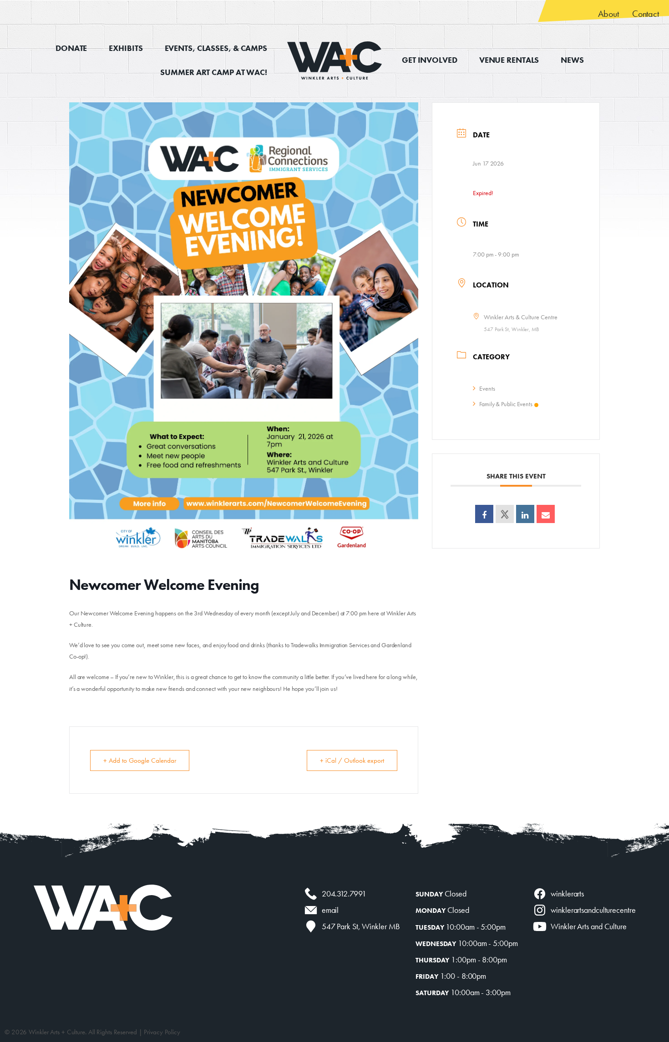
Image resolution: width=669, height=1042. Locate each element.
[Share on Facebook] (484, 514)
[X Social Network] (505, 514)
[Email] (546, 514)
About (608, 14)
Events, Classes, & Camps (216, 48)
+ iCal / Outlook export (352, 760)
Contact (645, 14)
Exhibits (125, 48)
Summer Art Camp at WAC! (213, 72)
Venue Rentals (509, 60)
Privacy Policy (162, 1032)
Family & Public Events (505, 404)
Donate (71, 48)
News (572, 60)
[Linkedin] (525, 514)
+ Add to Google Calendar (139, 760)
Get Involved (429, 60)
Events (487, 388)
